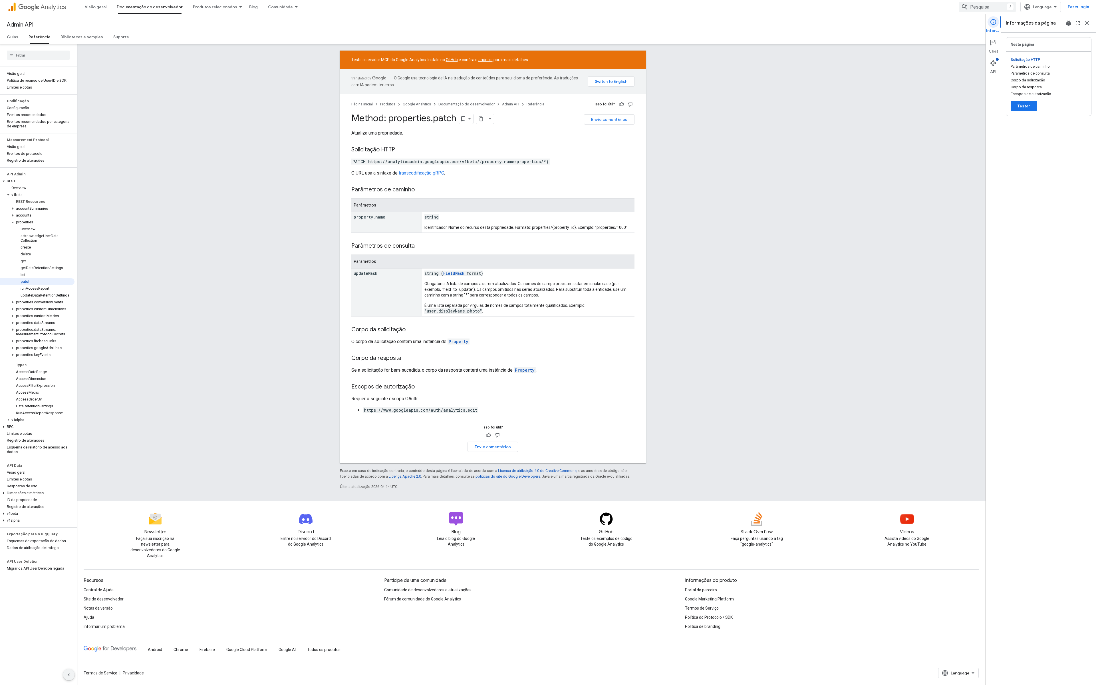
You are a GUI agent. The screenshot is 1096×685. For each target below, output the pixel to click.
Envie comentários (609, 119)
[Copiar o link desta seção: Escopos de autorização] (420, 387)
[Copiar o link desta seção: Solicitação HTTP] (400, 150)
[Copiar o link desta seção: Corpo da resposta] (407, 358)
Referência (39, 36)
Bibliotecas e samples (82, 36)
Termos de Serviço (702, 608)
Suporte (121, 36)
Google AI (287, 649)
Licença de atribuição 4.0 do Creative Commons (537, 470)
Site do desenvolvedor (104, 599)
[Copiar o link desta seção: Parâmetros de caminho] (420, 190)
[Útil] (621, 104)
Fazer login (1078, 7)
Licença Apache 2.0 (405, 476)
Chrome (181, 649)
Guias (12, 36)
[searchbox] (38, 55)
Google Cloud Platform (246, 649)
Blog (253, 6)
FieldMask (453, 273)
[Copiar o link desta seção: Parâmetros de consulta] (420, 246)
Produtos (387, 104)
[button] (37, 181)
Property (458, 341)
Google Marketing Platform (709, 599)
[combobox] (987, 7)
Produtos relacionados (215, 6)
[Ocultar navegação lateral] (68, 674)
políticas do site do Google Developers (508, 476)
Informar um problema (104, 626)
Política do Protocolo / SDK (709, 617)
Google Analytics (417, 104)
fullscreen (1077, 23)
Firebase (207, 649)
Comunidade (280, 6)
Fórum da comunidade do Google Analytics (422, 599)
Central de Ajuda (99, 590)
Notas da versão (98, 608)
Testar (1024, 106)
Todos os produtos (324, 649)
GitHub (452, 59)
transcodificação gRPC (421, 173)
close (1086, 23)
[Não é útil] (630, 104)
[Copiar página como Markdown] (481, 119)
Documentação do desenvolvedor (150, 6)
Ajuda (89, 617)
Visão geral (95, 6)
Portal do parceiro (701, 590)
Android (155, 649)
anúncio (485, 59)
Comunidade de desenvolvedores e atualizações (428, 590)
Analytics (53, 7)
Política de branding (702, 626)
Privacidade (133, 673)
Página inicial (362, 104)
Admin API (20, 24)
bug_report (1068, 23)
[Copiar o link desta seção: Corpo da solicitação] (411, 330)
